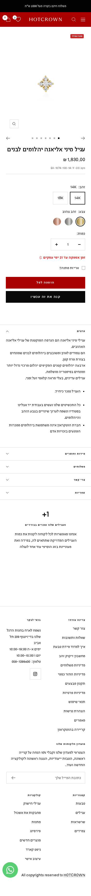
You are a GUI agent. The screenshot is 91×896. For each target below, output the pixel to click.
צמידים (79, 830)
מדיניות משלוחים (72, 665)
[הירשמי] (13, 777)
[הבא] (8, 138)
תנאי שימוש (76, 701)
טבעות (80, 803)
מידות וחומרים (75, 454)
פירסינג (35, 830)
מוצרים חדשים (30, 840)
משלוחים (79, 467)
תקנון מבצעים (75, 683)
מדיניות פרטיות (74, 692)
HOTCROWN (74, 875)
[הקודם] (83, 138)
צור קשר (79, 628)
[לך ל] (58, 138)
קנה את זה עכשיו (46, 297)
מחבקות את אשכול (27, 812)
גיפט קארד (33, 849)
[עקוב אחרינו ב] (35, 673)
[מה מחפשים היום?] (74, 19)
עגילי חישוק (32, 803)
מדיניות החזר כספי (71, 674)
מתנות (36, 821)
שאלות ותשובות (73, 637)
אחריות (80, 493)
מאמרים (79, 720)
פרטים (81, 331)
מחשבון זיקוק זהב (72, 655)
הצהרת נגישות (74, 711)
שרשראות (78, 821)
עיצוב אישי (33, 858)
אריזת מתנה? (69, 267)
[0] (18, 19)
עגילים (80, 812)
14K (77, 197)
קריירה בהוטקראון (71, 729)
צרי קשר (79, 480)
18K (60, 197)
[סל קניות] (8, 19)
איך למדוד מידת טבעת (69, 646)
